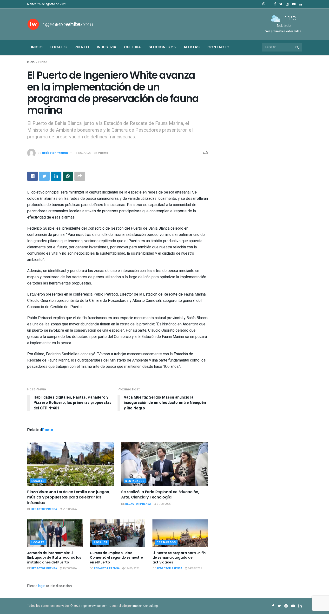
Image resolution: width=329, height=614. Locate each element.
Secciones (160, 47)
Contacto (218, 47)
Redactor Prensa (55, 152)
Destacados (135, 481)
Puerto (81, 47)
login (41, 585)
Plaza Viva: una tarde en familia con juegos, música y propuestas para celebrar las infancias (68, 497)
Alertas (192, 47)
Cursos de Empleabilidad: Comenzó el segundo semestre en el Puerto (116, 557)
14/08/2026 (194, 568)
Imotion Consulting (145, 606)
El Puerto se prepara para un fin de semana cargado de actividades (179, 557)
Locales (58, 47)
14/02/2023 (84, 152)
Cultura (132, 47)
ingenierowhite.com (94, 606)
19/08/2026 (69, 568)
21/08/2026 (69, 509)
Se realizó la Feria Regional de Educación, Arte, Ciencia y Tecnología (160, 494)
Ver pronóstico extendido (282, 31)
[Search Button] (297, 47)
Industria (106, 47)
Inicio (37, 47)
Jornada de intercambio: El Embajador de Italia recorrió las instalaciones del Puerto (54, 557)
